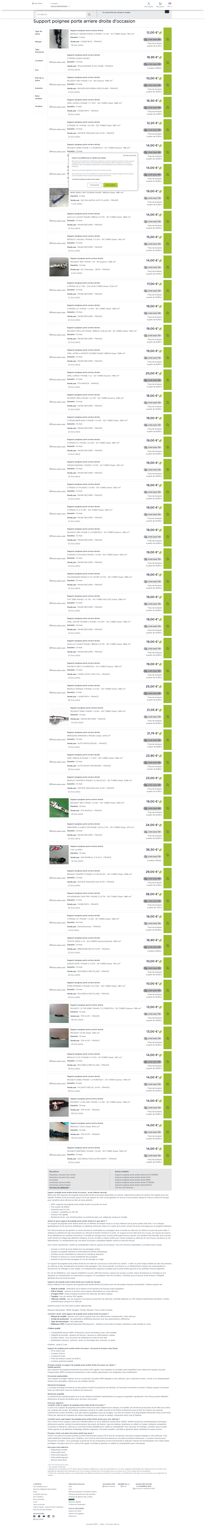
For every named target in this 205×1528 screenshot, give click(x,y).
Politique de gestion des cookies (80, 1497)
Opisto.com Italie (75, 1511)
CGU (70, 1486)
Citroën (83, 1310)
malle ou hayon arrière (105, 1238)
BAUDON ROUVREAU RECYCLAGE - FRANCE (98, 88)
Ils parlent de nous (40, 1494)
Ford (96, 1310)
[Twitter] (39, 1516)
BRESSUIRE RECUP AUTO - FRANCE (94, 949)
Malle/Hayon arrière (59, 1450)
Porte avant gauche (59, 1455)
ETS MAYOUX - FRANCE (88, 383)
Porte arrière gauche (59, 1457)
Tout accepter (110, 185)
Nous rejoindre (38, 1499)
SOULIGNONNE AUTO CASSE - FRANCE (95, 66)
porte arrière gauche (116, 1235)
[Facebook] (35, 1516)
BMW (68, 1310)
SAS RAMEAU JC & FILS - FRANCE (96, 857)
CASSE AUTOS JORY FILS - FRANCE (94, 674)
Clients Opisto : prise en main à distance (48, 1507)
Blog (35, 1492)
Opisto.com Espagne (76, 1513)
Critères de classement (77, 1504)
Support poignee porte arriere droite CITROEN (134, 1182)
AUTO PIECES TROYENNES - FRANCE (94, 766)
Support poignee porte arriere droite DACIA (133, 1185)
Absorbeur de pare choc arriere (62, 1175)
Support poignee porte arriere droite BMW (133, 1180)
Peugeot (75, 1310)
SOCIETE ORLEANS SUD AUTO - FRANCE (96, 133)
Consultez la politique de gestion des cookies (86, 179)
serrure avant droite (145, 1275)
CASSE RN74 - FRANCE (91, 41)
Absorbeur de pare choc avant (62, 1177)
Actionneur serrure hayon (60, 1185)
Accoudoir (53, 1180)
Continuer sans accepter (129, 155)
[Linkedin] (49, 1516)
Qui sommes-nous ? (40, 1486)
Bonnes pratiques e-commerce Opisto (83, 1492)
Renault (90, 1310)
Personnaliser (94, 185)
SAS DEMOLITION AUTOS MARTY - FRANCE (97, 1159)
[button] (110, 38)
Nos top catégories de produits (44, 1489)
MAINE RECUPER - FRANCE (90, 225)
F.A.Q (35, 1502)
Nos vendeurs (38, 1497)
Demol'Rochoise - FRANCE (89, 927)
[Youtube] (44, 1516)
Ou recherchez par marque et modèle (116, 12)
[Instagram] (53, 1516)
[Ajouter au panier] (167, 39)
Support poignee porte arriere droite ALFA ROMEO (136, 1175)
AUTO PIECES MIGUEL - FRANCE (92, 743)
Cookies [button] (71, 1499)
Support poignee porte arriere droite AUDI (133, 1177)
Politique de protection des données (82, 1494)
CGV (70, 1489)
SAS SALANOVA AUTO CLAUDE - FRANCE (99, 200)
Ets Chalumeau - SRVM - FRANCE (95, 269)
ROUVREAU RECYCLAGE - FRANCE (93, 971)
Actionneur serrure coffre (59, 1182)
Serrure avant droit (59, 1460)
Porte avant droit (58, 1452)
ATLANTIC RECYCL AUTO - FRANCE (94, 1087)
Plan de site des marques (42, 1509)
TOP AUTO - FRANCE (90, 1016)
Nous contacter (39, 1504)
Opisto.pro (72, 1516)
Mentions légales (75, 1502)
